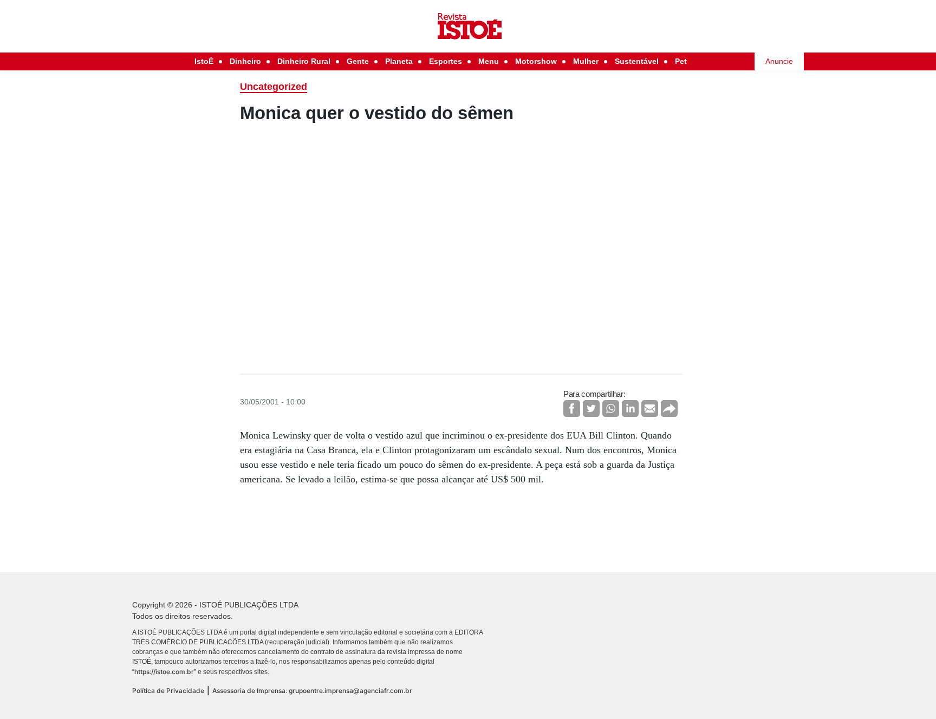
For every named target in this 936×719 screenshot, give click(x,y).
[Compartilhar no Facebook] (571, 408)
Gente (358, 61)
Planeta (399, 61)
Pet (681, 61)
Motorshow (536, 61)
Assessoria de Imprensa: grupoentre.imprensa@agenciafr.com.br (312, 691)
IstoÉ (203, 61)
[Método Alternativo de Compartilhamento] (669, 408)
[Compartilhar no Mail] (649, 408)
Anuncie (779, 61)
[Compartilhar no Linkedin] (630, 408)
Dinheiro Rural (303, 61)
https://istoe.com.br (164, 672)
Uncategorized (273, 86)
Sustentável (637, 61)
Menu (488, 61)
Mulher (586, 61)
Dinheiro (245, 61)
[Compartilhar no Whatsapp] (610, 408)
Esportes (445, 61)
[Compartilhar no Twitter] (591, 408)
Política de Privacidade (168, 691)
